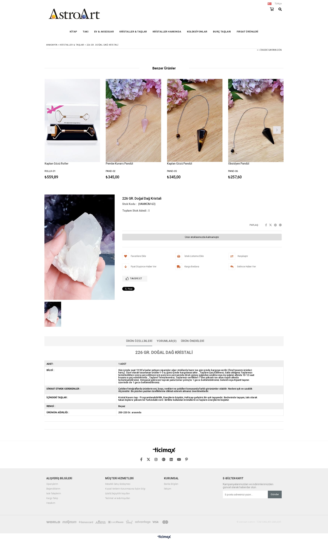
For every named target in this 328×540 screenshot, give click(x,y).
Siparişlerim (52, 484)
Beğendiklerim (53, 489)
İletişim (167, 489)
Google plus (280, 225)
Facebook (266, 225)
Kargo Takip (52, 498)
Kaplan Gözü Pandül (179, 163)
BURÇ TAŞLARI (222, 31)
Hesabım (50, 503)
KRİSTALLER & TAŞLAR (133, 31)
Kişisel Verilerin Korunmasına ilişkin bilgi (125, 489)
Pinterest (275, 225)
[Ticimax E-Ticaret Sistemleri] (164, 537)
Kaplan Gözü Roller (57, 163)
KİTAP (73, 31)
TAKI (85, 31)
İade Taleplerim (53, 493)
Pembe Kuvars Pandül (119, 163)
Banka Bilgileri (171, 484)
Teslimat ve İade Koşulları (117, 498)
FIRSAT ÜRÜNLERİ (247, 31)
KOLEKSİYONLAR (197, 31)
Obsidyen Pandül (238, 163)
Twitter (270, 225)
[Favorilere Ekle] (72, 129)
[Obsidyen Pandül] (256, 120)
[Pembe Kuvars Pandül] (133, 120)
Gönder (275, 494)
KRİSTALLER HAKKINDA (167, 31)
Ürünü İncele (85, 129)
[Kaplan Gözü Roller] (72, 120)
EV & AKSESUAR (104, 31)
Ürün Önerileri (192, 341)
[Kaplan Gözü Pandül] (195, 120)
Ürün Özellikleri (139, 341)
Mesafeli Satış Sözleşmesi (117, 484)
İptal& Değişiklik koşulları (117, 493)
